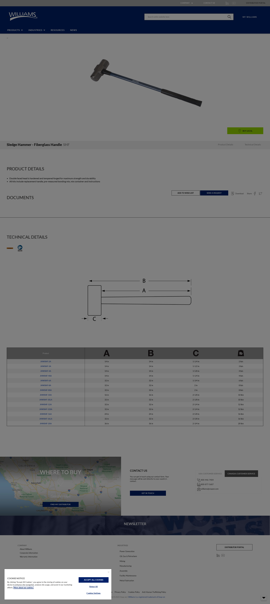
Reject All (93, 586)
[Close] (108, 572)
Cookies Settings (93, 593)
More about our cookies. (23, 587)
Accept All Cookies (93, 580)
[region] (57, 584)
